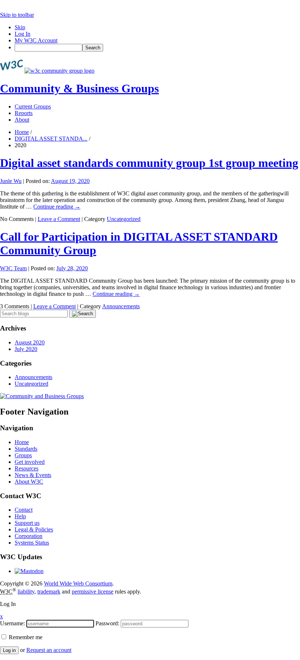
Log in (9, 650)
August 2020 (30, 342)
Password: (107, 623)
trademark (48, 591)
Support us (27, 523)
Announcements (121, 306)
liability (26, 591)
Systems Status (32, 542)
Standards (26, 449)
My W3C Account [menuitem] (36, 40)
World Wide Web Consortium (78, 583)
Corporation (28, 536)
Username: (12, 623)
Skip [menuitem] (20, 27)
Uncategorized (123, 219)
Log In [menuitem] (22, 34)
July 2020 (26, 349)
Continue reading (56, 206)
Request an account (48, 650)
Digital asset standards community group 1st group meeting (149, 162)
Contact (24, 510)
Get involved (30, 462)
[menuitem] (157, 47)
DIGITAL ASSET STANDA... (51, 139)
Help (20, 516)
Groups (23, 455)
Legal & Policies (34, 529)
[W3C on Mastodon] (29, 571)
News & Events (33, 475)
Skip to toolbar (17, 15)
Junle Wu (11, 181)
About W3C (29, 481)
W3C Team (13, 268)
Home (22, 132)
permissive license (92, 591)
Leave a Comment (59, 219)
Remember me (24, 637)
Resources (26, 468)
